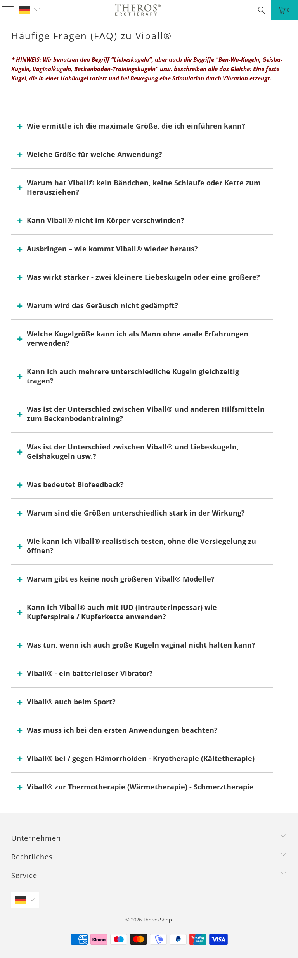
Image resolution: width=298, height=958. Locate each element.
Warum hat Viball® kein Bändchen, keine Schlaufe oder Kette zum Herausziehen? (144, 187)
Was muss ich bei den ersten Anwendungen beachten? (122, 730)
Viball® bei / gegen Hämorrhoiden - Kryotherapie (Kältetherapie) (141, 758)
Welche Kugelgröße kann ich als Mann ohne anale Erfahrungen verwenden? (137, 338)
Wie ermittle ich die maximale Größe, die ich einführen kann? (136, 126)
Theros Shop (157, 919)
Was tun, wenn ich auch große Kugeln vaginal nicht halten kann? (141, 645)
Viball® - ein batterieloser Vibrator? (90, 673)
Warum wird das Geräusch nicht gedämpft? (102, 305)
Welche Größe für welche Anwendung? (94, 154)
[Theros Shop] (137, 10)
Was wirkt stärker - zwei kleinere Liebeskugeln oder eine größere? (143, 277)
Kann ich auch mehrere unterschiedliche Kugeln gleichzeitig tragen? (133, 376)
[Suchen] (261, 10)
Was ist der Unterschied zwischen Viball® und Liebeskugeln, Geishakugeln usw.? (133, 451)
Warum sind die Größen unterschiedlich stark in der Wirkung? (136, 512)
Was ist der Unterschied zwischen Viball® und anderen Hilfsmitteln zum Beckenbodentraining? (146, 413)
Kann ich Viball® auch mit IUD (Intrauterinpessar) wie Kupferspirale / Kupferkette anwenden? (122, 612)
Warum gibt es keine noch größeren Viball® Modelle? (121, 579)
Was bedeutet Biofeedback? (75, 484)
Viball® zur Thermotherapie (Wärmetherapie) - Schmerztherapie (140, 786)
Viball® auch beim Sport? (71, 701)
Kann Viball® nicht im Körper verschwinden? (105, 220)
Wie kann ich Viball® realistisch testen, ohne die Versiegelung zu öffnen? (141, 545)
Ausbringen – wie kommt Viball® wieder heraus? (112, 248)
